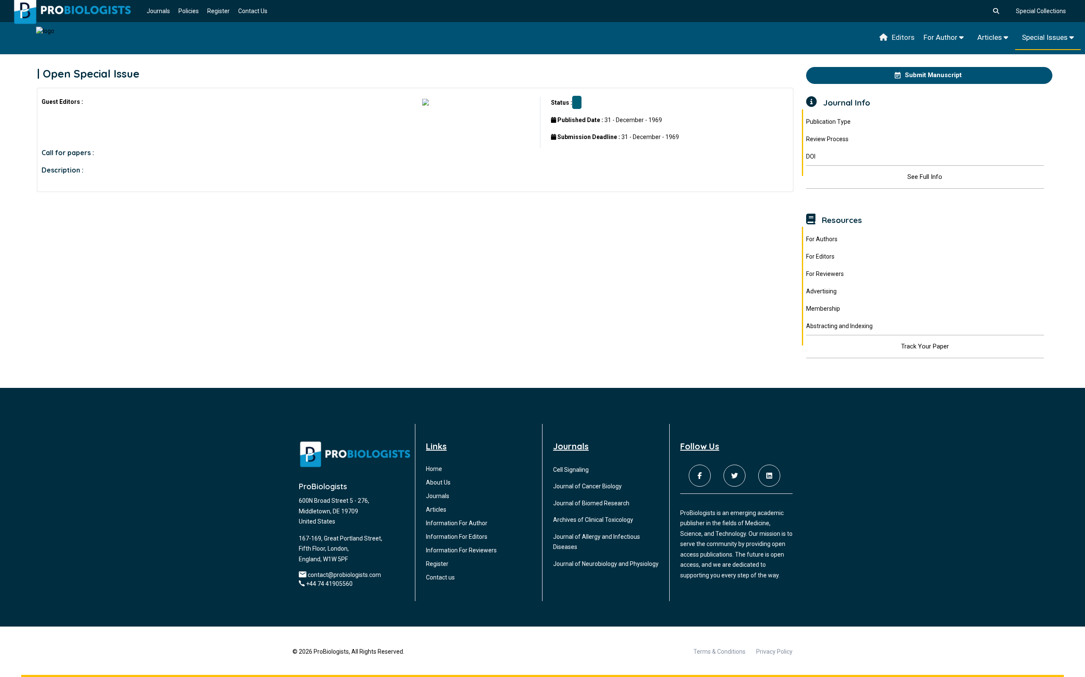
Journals (158, 11)
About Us (438, 482)
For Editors (820, 256)
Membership (823, 308)
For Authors (821, 239)
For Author (941, 37)
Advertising (821, 291)
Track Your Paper (925, 346)
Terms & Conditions (719, 651)
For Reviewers (825, 273)
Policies (188, 11)
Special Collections (1041, 11)
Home (434, 468)
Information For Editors (456, 536)
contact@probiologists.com (344, 574)
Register (218, 11)
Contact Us (252, 11)
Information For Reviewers (461, 550)
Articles (990, 37)
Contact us (440, 577)
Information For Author (456, 523)
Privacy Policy (774, 651)
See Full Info (924, 177)
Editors (903, 37)
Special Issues (1045, 37)
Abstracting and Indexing (839, 326)
